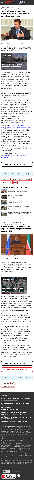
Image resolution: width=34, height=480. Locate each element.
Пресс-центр (25, 398)
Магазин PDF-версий (9, 401)
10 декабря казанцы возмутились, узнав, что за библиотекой (15, 126)
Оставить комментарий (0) (17, 370)
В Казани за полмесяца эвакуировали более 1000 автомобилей (18, 201)
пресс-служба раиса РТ (8, 256)
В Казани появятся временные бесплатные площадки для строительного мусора (20, 213)
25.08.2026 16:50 (6, 222)
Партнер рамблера (16, 471)
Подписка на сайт (8, 407)
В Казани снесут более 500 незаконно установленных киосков (18, 207)
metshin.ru (4, 40)
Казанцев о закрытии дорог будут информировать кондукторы (17, 196)
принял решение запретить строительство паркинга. (15, 155)
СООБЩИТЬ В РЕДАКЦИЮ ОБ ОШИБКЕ (14, 421)
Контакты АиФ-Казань (9, 410)
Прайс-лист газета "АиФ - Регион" (13, 412)
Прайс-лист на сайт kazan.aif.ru (13, 415)
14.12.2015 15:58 (5, 7)
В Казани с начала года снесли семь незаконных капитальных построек (18, 190)
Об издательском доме (10, 398)
